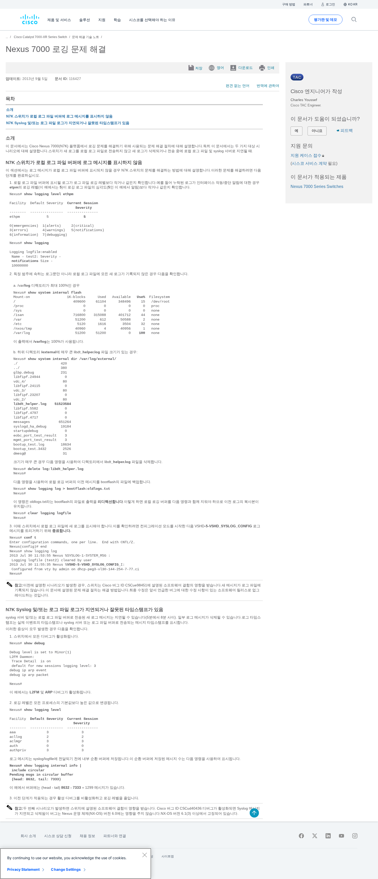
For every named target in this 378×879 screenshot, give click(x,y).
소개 (9, 109)
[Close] (144, 854)
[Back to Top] (254, 813)
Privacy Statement (23, 869)
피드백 (346, 130)
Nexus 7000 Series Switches (317, 186)
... (7, 37)
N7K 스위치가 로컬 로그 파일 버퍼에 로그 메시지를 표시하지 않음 (59, 116)
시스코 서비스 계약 (309, 163)
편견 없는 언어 (237, 86)
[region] (75, 863)
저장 (198, 68)
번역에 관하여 (268, 86)
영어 (220, 68)
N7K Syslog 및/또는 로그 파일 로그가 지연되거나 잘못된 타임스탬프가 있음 (67, 123)
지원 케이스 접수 (306, 155)
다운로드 (245, 68)
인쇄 (270, 68)
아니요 (317, 131)
